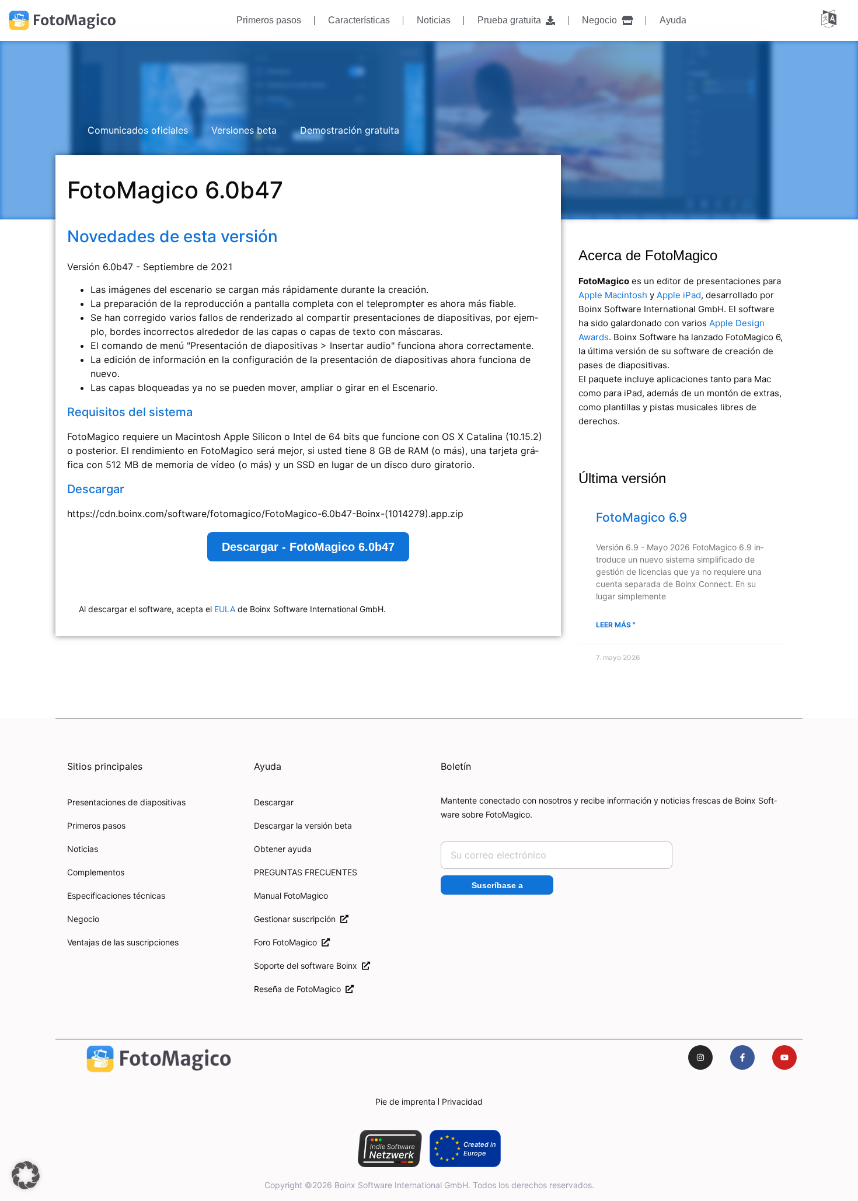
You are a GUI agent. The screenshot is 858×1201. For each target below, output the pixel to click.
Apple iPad (679, 295)
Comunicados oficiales (138, 130)
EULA (224, 609)
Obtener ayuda (283, 849)
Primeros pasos (268, 20)
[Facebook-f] (742, 1057)
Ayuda (673, 20)
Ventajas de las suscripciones (123, 942)
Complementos (95, 872)
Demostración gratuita (349, 130)
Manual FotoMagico (291, 895)
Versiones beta (244, 130)
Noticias (434, 20)
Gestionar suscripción (297, 919)
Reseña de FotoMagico (300, 989)
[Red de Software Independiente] (389, 1148)
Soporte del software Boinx (308, 965)
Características (359, 20)
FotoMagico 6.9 (641, 517)
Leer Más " (616, 624)
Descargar (274, 802)
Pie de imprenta (405, 1101)
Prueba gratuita (511, 20)
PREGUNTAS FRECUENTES (305, 872)
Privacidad (462, 1101)
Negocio (602, 20)
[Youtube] (784, 1057)
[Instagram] (700, 1057)
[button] (25, 1175)
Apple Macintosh (612, 295)
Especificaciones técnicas (116, 895)
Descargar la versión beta (303, 825)
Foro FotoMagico (288, 942)
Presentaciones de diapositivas (126, 802)
